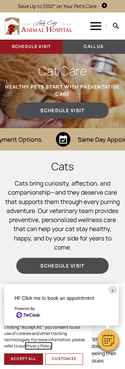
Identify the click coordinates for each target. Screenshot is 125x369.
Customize (64, 358)
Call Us (93, 46)
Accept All (23, 358)
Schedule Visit (31, 46)
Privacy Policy (38, 346)
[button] (108, 340)
